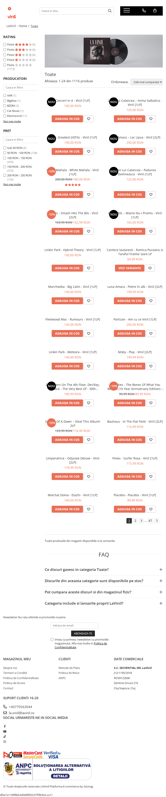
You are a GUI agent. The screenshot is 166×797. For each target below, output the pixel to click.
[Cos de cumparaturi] (155, 10)
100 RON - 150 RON (19, 158)
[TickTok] (4, 736)
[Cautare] (110, 10)
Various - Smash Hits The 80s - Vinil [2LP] (72, 215)
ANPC (62, 678)
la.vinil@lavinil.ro (21, 713)
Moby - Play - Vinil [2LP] (135, 352)
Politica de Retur (69, 673)
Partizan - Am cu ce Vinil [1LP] (134, 319)
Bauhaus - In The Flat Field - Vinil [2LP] (135, 421)
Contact (8, 688)
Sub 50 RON (14, 148)
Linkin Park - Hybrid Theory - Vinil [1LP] (73, 250)
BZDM (11, 106)
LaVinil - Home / (18, 26)
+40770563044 (20, 707)
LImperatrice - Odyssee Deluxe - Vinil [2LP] (72, 460)
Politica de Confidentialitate (21, 678)
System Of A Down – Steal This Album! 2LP (72, 423)
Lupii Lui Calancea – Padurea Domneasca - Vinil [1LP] (135, 172)
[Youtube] (4, 731)
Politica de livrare (14, 683)
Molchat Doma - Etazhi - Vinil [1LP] (72, 495)
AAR (9, 95)
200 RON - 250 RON (19, 175)
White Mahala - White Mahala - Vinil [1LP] (73, 172)
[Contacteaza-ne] (144, 10)
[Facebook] (4, 726)
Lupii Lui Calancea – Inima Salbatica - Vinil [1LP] (135, 102)
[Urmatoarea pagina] (157, 520)
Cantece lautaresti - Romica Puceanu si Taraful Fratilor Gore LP (135, 252)
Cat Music (13, 111)
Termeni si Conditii (15, 673)
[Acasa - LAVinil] (18, 10)
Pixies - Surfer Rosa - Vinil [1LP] (134, 458)
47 (150, 520)
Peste (11, 44)
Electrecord (14, 116)
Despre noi (10, 668)
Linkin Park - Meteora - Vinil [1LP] (73, 352)
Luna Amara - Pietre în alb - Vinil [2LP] (134, 287)
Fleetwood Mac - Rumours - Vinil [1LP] (72, 319)
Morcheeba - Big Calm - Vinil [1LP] (72, 287)
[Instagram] (4, 742)
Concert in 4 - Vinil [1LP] (72, 100)
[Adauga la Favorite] (89, 118)
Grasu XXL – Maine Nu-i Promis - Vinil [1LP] (135, 215)
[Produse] (127, 11)
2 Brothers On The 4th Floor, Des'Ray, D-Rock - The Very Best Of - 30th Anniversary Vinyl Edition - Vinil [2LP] (73, 387)
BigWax (12, 101)
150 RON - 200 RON (19, 167)
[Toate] (104, 51)
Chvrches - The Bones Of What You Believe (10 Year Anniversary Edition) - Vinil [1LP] (134, 387)
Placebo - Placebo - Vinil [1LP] (135, 495)
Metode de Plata (69, 668)
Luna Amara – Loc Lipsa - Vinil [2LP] (134, 137)
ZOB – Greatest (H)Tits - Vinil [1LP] (72, 137)
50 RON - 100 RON (18, 153)
